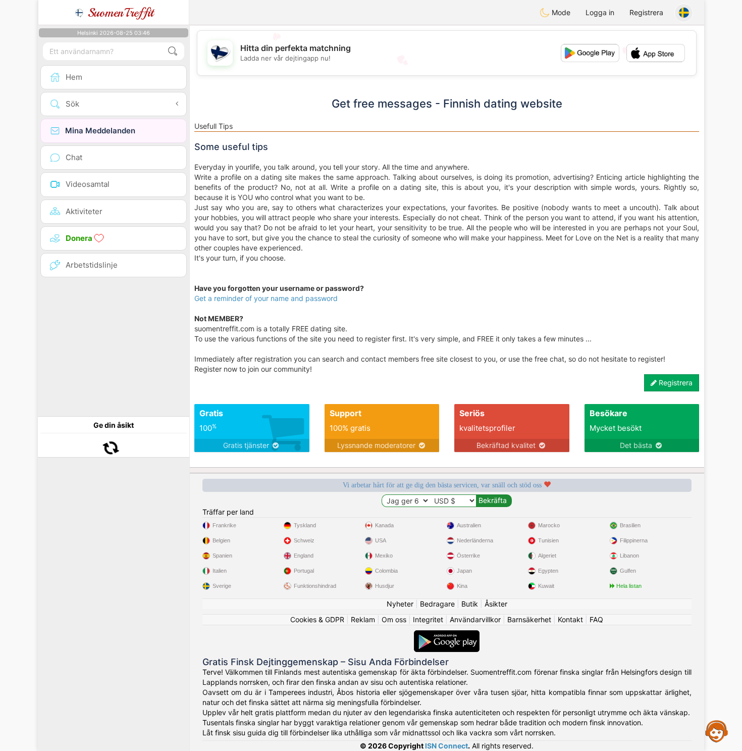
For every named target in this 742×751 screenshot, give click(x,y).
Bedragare (437, 603)
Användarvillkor (475, 619)
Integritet (428, 619)
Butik (469, 603)
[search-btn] (172, 51)
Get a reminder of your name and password (266, 298)
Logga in (600, 12)
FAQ (596, 619)
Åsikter (496, 603)
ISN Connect (446, 745)
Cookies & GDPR (317, 619)
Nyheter (400, 603)
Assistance (717, 730)
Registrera (646, 12)
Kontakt (570, 619)
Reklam (363, 619)
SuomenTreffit (118, 12)
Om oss (394, 619)
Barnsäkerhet (529, 619)
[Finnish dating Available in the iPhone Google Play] (447, 635)
